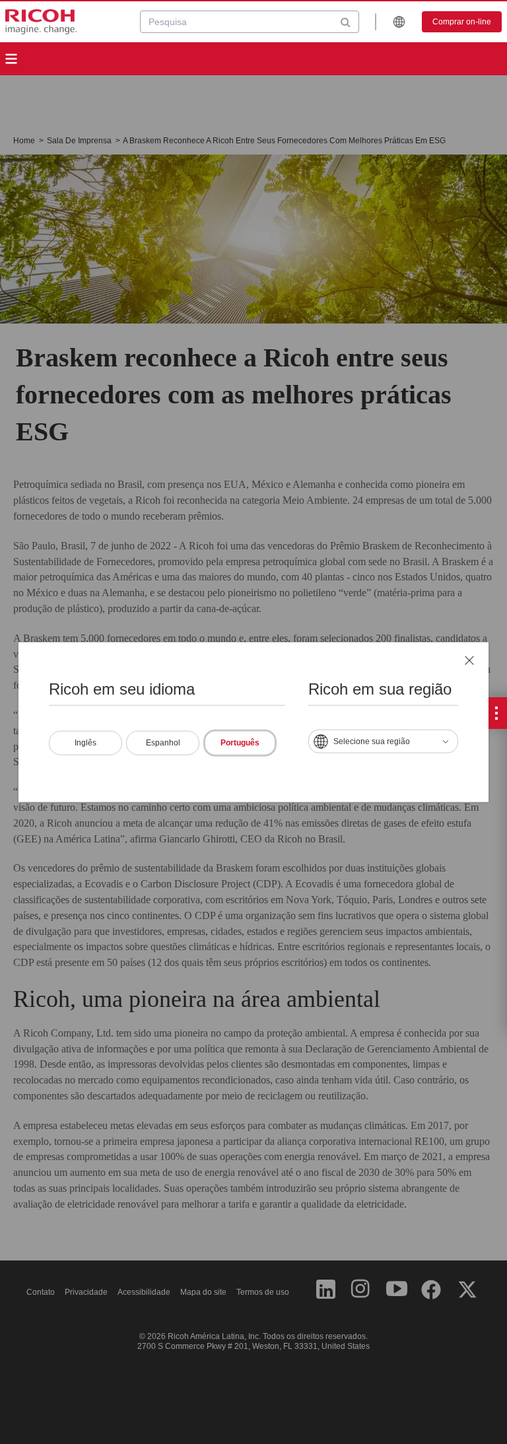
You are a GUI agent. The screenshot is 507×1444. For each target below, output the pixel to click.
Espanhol (163, 742)
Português (239, 742)
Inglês (85, 742)
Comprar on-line (461, 21)
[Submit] (346, 22)
